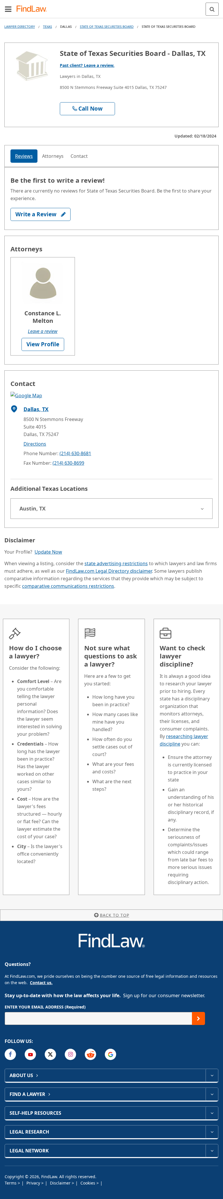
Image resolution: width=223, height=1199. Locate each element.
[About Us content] (212, 1075)
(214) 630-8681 (75, 453)
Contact (79, 156)
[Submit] (198, 1018)
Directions (35, 444)
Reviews (24, 156)
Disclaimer (61, 1183)
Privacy (33, 1183)
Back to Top (114, 915)
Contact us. (41, 982)
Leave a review (42, 331)
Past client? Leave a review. (87, 65)
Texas (47, 26)
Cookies (88, 1183)
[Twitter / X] (50, 1054)
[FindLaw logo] (33, 9)
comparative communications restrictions (68, 586)
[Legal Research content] (212, 1131)
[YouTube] (30, 1054)
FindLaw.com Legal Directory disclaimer (109, 571)
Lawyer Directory (19, 26)
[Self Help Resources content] (212, 1113)
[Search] (212, 9)
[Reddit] (90, 1054)
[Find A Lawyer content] (212, 1094)
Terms (11, 1183)
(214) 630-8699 (68, 463)
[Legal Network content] (212, 1150)
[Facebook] (10, 1054)
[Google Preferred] (110, 1054)
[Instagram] (70, 1054)
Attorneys (53, 156)
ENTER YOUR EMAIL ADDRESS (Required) (45, 1007)
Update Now (48, 552)
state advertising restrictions (116, 563)
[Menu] (8, 9)
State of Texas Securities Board (107, 26)
